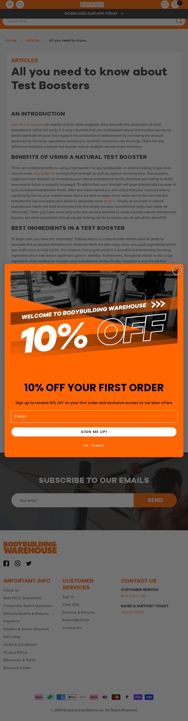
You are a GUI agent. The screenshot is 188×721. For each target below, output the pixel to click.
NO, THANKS (94, 445)
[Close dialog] (177, 270)
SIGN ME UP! (94, 431)
